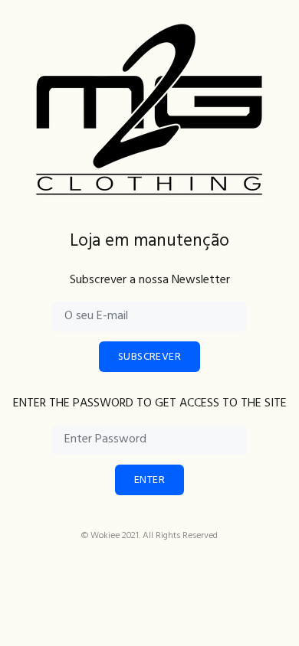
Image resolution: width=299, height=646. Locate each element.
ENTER (149, 480)
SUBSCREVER (149, 357)
